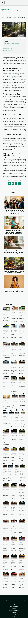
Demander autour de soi (7, 48)
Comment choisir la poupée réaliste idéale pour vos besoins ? (14, 290)
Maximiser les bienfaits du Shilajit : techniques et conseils (14, 271)
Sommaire (6, 41)
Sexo (14, 604)
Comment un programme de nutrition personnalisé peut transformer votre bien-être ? (13, 232)
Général (7, 9)
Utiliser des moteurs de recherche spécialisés (11, 43)
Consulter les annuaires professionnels (9, 53)
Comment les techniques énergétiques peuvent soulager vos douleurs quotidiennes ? (13, 252)
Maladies (14, 608)
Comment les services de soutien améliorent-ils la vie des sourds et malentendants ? (14, 211)
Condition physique (14, 610)
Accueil (2, 9)
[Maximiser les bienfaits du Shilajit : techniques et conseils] (14, 263)
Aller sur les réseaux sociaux (8, 50)
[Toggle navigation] (2, 2)
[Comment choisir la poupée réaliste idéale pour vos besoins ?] (14, 281)
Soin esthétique (14, 606)
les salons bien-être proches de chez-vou (14, 78)
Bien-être (14, 612)
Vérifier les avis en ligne (7, 46)
